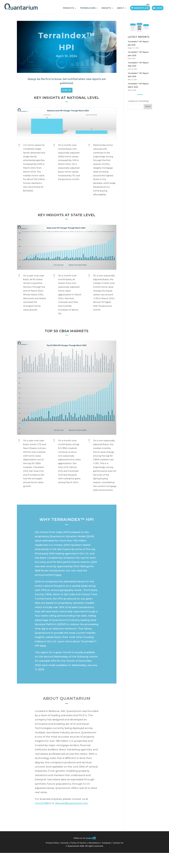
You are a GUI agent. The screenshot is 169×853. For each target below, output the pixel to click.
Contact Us (118, 843)
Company (106, 843)
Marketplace (141, 8)
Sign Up (66, 90)
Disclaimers (94, 843)
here (58, 575)
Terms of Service (78, 843)
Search (148, 106)
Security (65, 843)
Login (159, 8)
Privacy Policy (52, 843)
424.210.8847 (43, 803)
